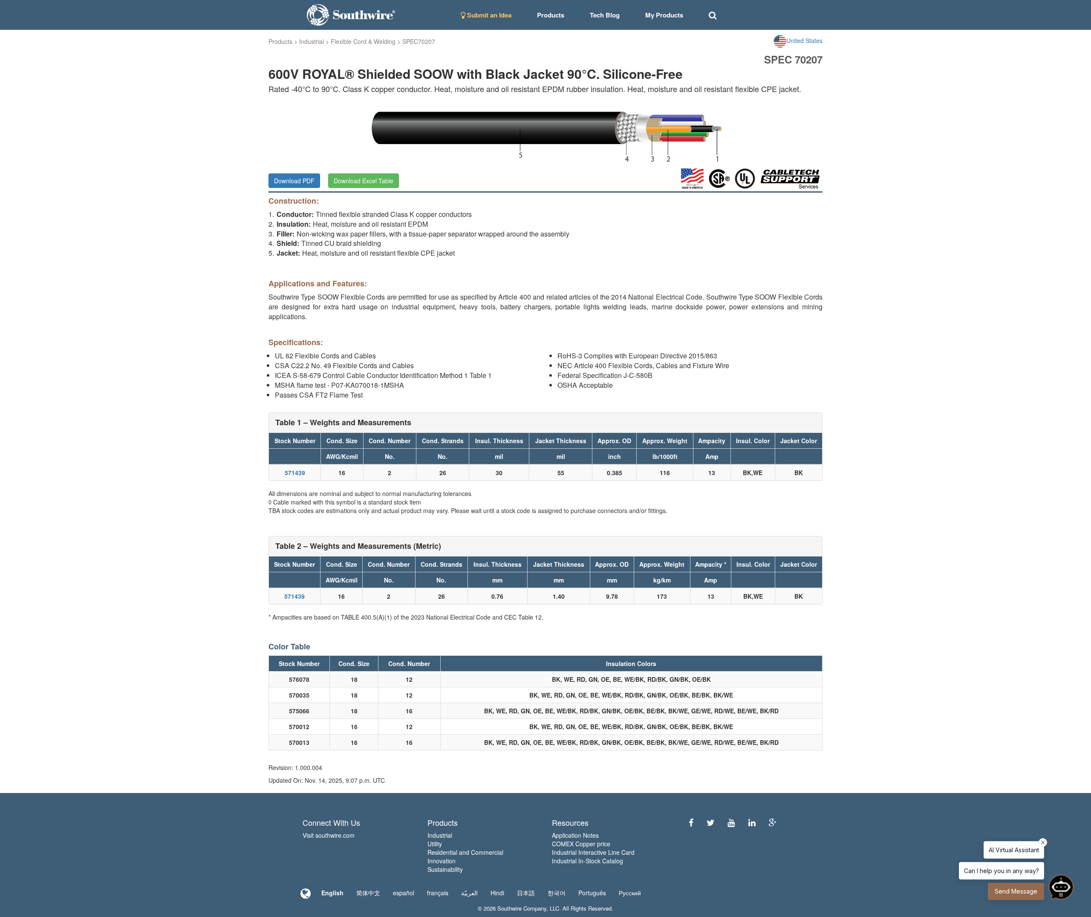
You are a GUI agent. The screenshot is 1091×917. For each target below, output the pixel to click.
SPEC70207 (418, 41)
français (437, 892)
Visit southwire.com (329, 835)
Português (592, 892)
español (403, 892)
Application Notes (575, 835)
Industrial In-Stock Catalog (587, 860)
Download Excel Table (363, 180)
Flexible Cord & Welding (363, 41)
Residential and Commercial (465, 852)
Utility (434, 843)
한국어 (557, 892)
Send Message (1016, 891)
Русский (630, 892)
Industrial (311, 41)
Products (280, 41)
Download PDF (294, 180)
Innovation (441, 860)
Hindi (497, 892)
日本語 (526, 892)
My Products (664, 15)
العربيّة (469, 892)
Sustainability (445, 869)
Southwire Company (521, 908)
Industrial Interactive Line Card (593, 852)
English (332, 892)
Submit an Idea (488, 15)
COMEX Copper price (581, 843)
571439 (295, 472)
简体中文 (368, 892)
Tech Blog (605, 15)
